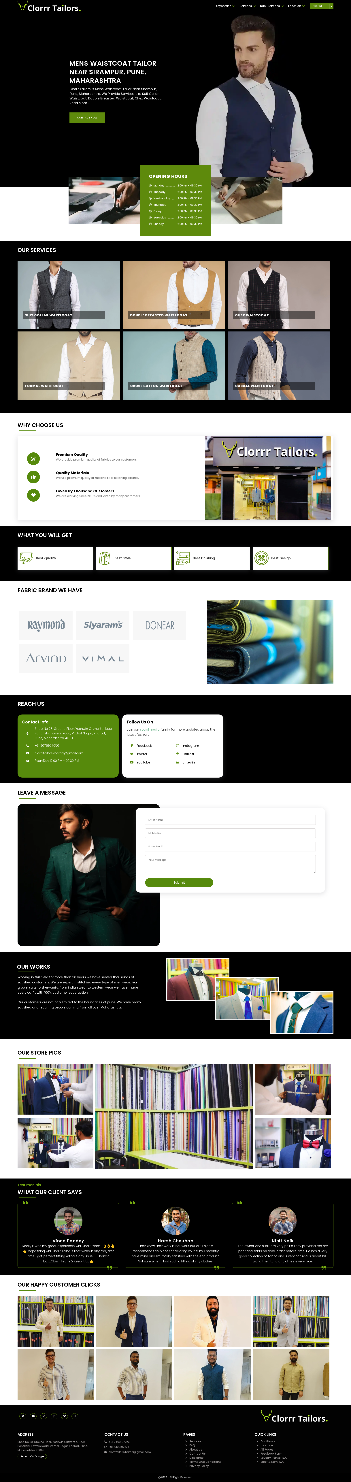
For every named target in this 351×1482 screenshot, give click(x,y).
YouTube (143, 762)
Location (294, 6)
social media (150, 729)
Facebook (144, 746)
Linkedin (188, 762)
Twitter (142, 754)
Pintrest (188, 754)
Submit (179, 882)
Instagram (190, 746)
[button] (87, 117)
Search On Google (32, 1456)
